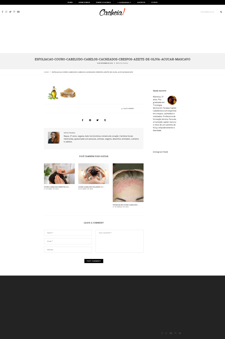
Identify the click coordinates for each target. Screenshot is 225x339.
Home (70, 2)
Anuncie (141, 2)
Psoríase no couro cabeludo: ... (126, 205)
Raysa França (123, 63)
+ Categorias (123, 2)
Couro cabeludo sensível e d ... (57, 187)
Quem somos (84, 2)
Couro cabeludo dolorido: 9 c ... (91, 187)
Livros (154, 2)
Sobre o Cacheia (103, 2)
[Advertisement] (112, 35)
